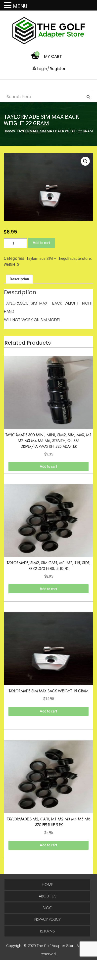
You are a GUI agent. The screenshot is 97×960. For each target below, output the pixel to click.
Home (8, 131)
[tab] (19, 279)
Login (41, 69)
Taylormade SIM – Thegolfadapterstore (58, 258)
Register (57, 69)
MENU (20, 6)
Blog (47, 907)
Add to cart (41, 243)
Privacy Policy (47, 919)
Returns (47, 931)
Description (19, 279)
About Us (47, 896)
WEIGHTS (11, 264)
